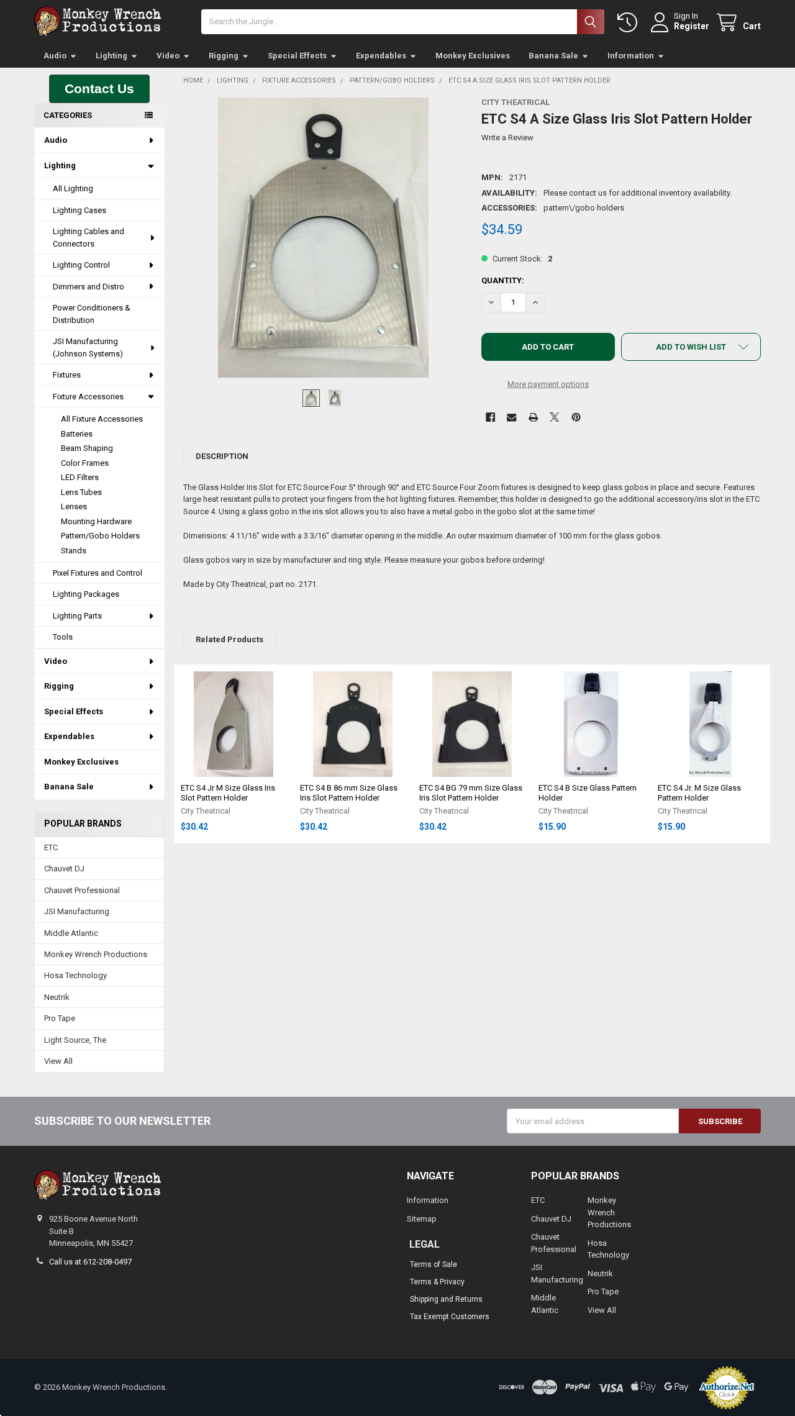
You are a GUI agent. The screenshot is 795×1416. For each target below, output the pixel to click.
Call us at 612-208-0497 (90, 1261)
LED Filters (80, 477)
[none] (323, 238)
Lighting (111, 55)
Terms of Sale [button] (433, 1264)
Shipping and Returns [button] (446, 1299)
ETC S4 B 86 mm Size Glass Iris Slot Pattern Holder (349, 792)
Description (222, 456)
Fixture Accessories (88, 396)
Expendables (381, 55)
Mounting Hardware (96, 521)
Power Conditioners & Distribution (91, 314)
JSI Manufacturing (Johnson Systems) (88, 347)
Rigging (223, 55)
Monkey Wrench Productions (95, 954)
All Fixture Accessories (102, 419)
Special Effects (297, 55)
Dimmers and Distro (88, 286)
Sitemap (422, 1218)
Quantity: (502, 280)
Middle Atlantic (71, 933)
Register (691, 26)
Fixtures (67, 374)
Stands (73, 550)
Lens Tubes (81, 492)
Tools (63, 637)
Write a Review (507, 137)
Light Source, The (75, 1040)
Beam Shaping (87, 448)
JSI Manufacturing (76, 911)
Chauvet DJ (64, 868)
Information (630, 55)
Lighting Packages (86, 594)
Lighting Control (81, 265)
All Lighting (73, 188)
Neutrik (57, 997)
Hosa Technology (75, 975)
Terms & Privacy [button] (437, 1282)
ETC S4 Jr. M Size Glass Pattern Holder (699, 792)
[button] (99, 89)
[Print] (533, 417)
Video (168, 55)
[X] (554, 417)
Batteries (77, 433)
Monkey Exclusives (472, 55)
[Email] (511, 417)
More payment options (548, 384)
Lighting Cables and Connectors (88, 237)
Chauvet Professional (82, 890)
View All (58, 1061)
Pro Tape (59, 1018)
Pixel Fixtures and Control (97, 573)
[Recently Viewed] (629, 22)
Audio (54, 55)
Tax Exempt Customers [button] (449, 1316)
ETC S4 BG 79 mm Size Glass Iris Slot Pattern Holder (470, 792)
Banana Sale (553, 55)
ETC (51, 847)
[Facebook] (490, 417)
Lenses (74, 506)
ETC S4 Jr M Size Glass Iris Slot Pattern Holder (228, 792)
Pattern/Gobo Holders (100, 535)
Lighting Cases (79, 210)
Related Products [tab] (229, 639)
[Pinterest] (576, 417)
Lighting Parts (77, 615)
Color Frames (85, 463)
